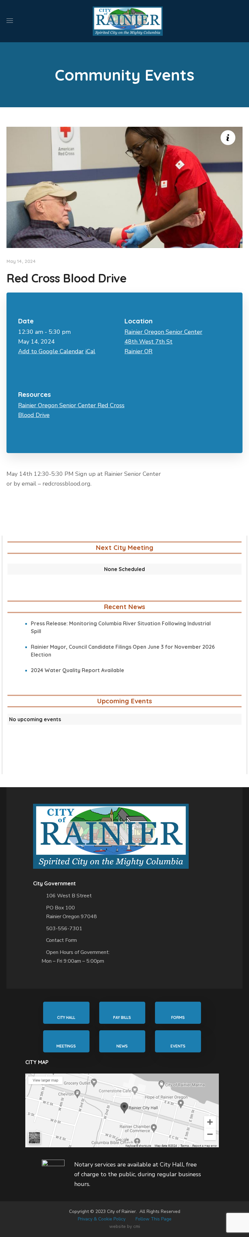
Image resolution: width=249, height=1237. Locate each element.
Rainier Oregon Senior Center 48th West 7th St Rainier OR (163, 341)
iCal (90, 351)
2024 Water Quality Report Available (77, 670)
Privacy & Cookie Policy (101, 1219)
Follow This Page (154, 1219)
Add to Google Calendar (51, 351)
